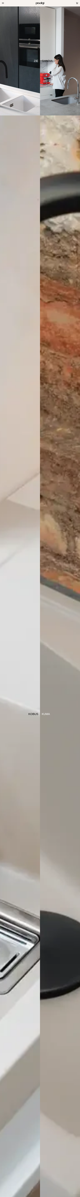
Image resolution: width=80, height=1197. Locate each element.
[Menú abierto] (5, 3)
